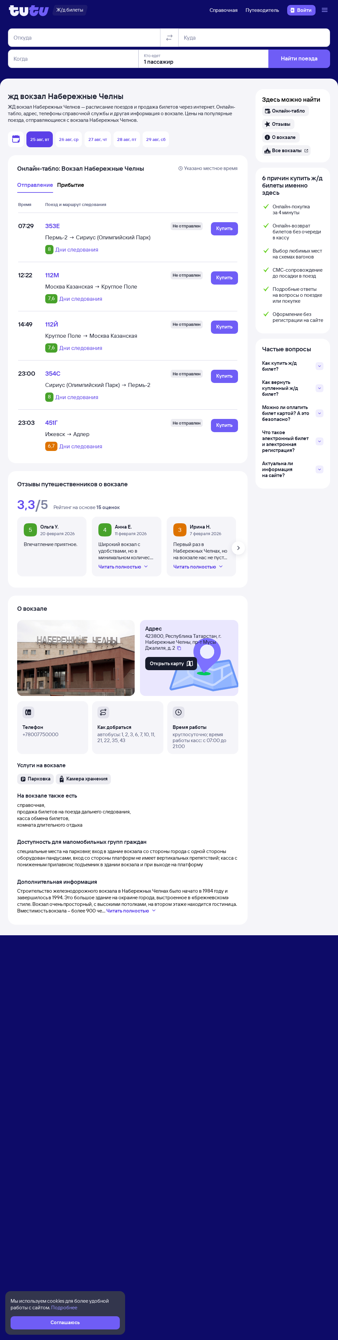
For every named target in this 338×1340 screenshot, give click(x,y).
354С (52, 373)
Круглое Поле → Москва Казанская (91, 335)
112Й (51, 324)
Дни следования (76, 249)
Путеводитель (262, 10)
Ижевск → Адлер (67, 433)
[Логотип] (29, 10)
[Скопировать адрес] (179, 648)
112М (52, 275)
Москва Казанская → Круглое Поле (91, 286)
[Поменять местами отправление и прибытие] (169, 37)
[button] (224, 228)
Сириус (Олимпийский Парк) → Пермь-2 (98, 384)
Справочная (224, 10)
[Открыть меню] (325, 10)
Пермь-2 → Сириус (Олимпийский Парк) (98, 237)
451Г (51, 423)
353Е (52, 226)
